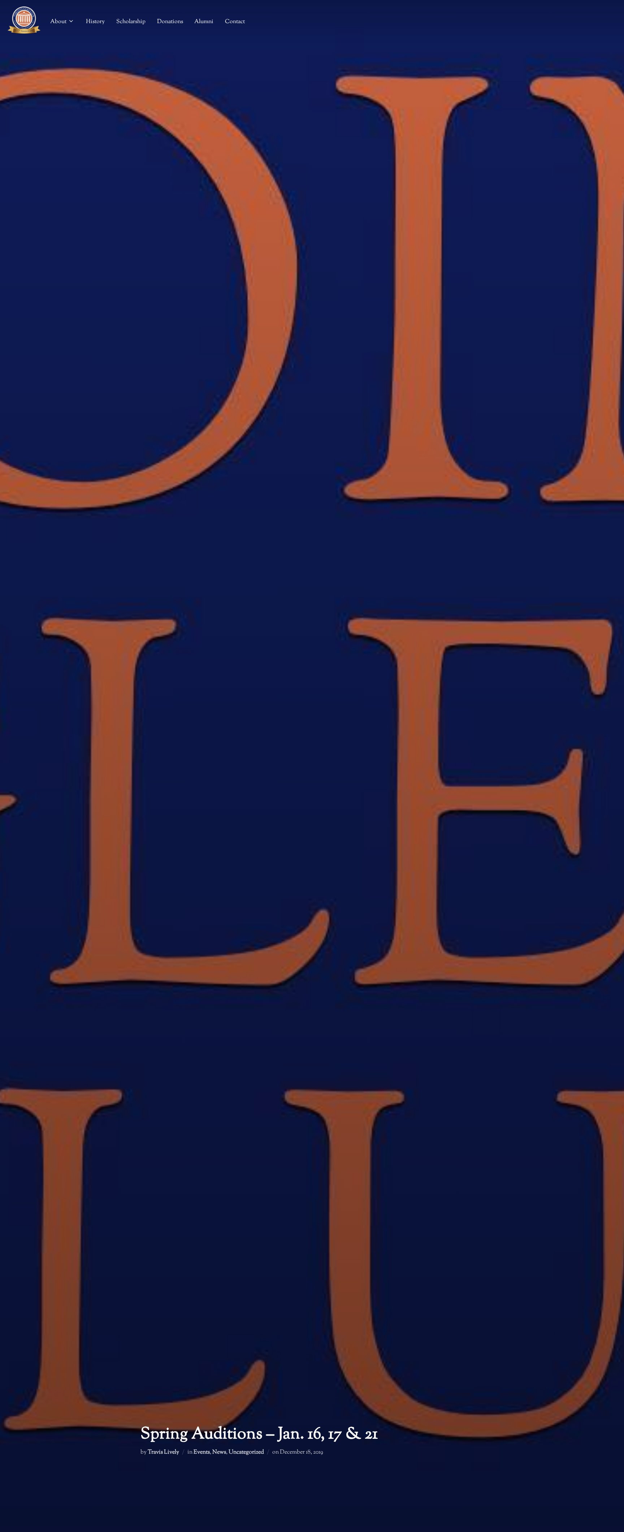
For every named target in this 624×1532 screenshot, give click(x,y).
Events (202, 1452)
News (219, 1452)
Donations (170, 22)
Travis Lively (163, 1452)
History (95, 22)
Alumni (203, 22)
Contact (235, 22)
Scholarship (131, 22)
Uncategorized (246, 1452)
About (58, 22)
